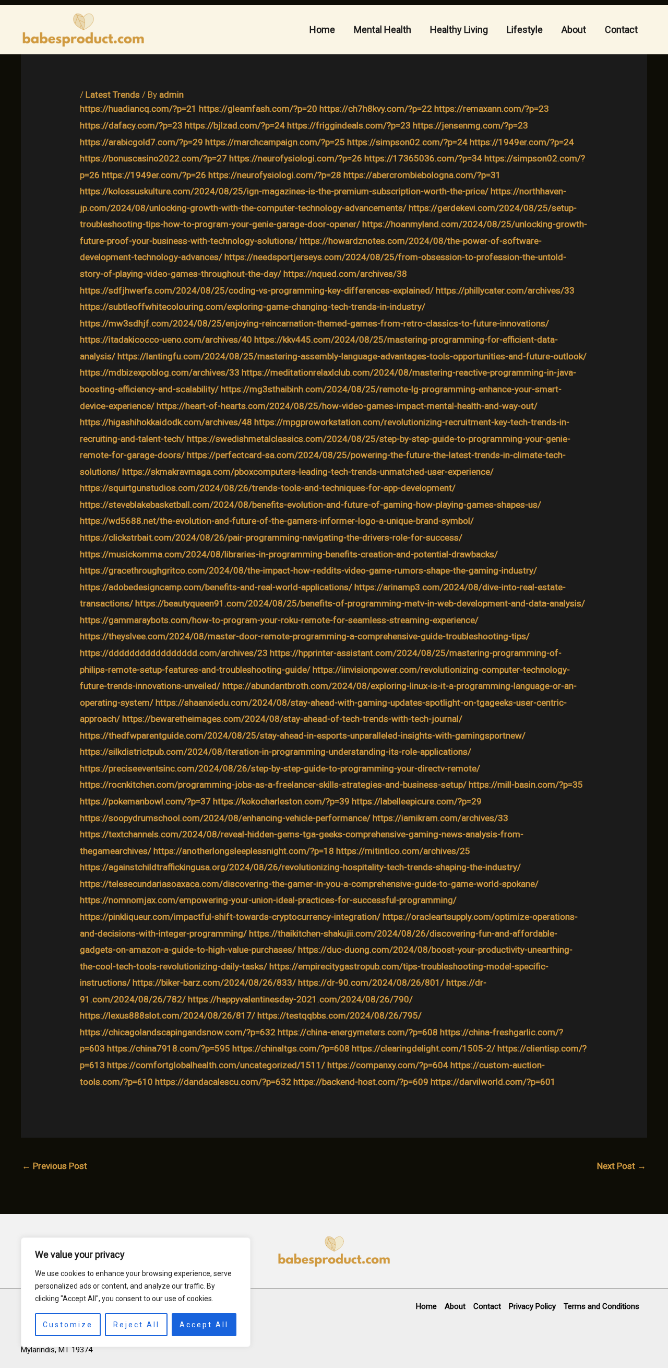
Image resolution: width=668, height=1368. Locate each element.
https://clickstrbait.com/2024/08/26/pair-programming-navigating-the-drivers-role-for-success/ (271, 537)
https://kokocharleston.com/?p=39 (281, 801)
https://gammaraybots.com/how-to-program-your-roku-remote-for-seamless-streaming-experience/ (279, 620)
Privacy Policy (532, 1306)
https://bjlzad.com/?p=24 (235, 125)
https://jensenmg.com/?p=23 (470, 125)
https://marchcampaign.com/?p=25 (275, 142)
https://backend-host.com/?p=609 (360, 1082)
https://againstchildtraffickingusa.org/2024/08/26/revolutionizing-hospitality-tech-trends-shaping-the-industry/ (300, 867)
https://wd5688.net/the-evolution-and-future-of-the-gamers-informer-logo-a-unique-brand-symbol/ (277, 521)
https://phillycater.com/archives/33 (505, 290)
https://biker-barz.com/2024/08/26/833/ (214, 982)
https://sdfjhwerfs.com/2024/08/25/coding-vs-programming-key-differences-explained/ (257, 290)
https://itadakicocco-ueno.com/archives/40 (166, 339)
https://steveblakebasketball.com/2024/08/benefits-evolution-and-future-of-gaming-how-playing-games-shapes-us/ (310, 504)
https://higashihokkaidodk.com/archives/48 (166, 422)
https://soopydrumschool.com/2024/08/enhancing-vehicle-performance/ (225, 818)
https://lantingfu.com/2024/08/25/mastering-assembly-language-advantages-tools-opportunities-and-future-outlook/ (352, 356)
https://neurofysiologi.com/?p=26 (295, 158)
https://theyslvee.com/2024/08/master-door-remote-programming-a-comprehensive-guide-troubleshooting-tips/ (305, 636)
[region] (135, 1292)
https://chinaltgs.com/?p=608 (291, 1048)
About (574, 29)
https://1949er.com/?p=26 (154, 175)
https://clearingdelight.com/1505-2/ (423, 1048)
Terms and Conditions (601, 1306)
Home (322, 29)
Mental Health (382, 29)
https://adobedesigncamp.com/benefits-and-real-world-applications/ (216, 587)
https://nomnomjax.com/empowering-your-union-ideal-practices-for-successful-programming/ (268, 900)
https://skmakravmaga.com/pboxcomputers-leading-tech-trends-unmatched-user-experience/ (308, 471)
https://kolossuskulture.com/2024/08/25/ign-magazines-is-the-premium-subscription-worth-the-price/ (284, 191)
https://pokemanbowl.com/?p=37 (145, 801)
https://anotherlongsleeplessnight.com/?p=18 (243, 851)
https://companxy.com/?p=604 (387, 1065)
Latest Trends (113, 94)
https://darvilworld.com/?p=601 (493, 1082)
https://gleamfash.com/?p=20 (258, 108)
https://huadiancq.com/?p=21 (138, 108)
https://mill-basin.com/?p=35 (526, 784)
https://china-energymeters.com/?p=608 (358, 1032)
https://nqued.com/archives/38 (345, 273)
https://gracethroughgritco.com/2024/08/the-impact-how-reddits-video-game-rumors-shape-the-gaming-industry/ (308, 570)
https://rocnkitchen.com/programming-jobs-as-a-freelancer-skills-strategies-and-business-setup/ (273, 784)
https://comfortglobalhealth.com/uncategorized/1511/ (216, 1065)
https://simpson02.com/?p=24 (407, 142)
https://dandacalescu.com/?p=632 (223, 1082)
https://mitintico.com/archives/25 (403, 851)
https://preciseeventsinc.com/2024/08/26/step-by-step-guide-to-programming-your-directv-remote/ (280, 768)
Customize (68, 1324)
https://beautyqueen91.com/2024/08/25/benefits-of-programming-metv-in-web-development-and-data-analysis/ (360, 603)
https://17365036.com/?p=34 (423, 158)
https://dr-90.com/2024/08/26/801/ (371, 982)
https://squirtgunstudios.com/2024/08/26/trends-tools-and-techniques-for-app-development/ (268, 488)
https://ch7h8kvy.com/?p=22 (375, 108)
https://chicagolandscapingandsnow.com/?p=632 (178, 1032)
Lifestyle (525, 29)
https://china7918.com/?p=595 (168, 1048)
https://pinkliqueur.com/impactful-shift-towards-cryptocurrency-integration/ (230, 916)
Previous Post (54, 1166)
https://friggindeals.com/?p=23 (349, 125)
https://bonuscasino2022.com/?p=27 (153, 158)
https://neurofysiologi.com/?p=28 (274, 175)
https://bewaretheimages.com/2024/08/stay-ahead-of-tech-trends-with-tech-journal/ (292, 719)
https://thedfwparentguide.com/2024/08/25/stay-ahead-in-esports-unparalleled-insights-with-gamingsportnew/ (303, 735)
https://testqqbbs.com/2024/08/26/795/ (339, 1015)
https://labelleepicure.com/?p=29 (417, 801)
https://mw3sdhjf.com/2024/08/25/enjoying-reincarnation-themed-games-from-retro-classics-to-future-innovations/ (314, 323)
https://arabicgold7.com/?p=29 (141, 142)
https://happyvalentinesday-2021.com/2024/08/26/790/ (300, 999)
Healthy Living (459, 29)
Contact (621, 29)
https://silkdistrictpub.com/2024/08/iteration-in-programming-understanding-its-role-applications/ (275, 751)
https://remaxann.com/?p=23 (491, 108)
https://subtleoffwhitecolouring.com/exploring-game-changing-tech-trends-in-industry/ (252, 306)
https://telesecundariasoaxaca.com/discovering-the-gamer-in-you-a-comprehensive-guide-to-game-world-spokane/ (309, 884)
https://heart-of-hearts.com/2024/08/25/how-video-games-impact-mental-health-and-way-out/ (347, 406)
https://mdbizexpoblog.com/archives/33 (160, 372)
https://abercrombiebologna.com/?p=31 (422, 175)
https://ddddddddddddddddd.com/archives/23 (174, 653)
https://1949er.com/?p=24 (522, 142)
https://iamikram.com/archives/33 (440, 818)
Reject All (136, 1324)
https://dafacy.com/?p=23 (131, 125)
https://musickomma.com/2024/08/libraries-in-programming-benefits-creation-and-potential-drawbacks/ (289, 554)
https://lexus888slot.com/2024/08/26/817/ (167, 1015)
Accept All (204, 1324)
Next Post (621, 1166)
